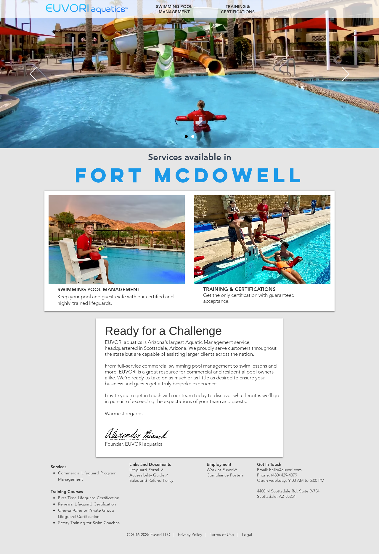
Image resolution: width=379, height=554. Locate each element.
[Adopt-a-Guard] (186, 136)
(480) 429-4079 (284, 475)
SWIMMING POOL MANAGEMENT (98, 289)
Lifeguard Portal (146, 469)
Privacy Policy (190, 534)
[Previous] (33, 74)
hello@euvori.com (285, 469)
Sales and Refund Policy (151, 480)
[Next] (345, 74)
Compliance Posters (225, 475)
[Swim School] (192, 136)
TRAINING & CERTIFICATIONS (239, 289)
